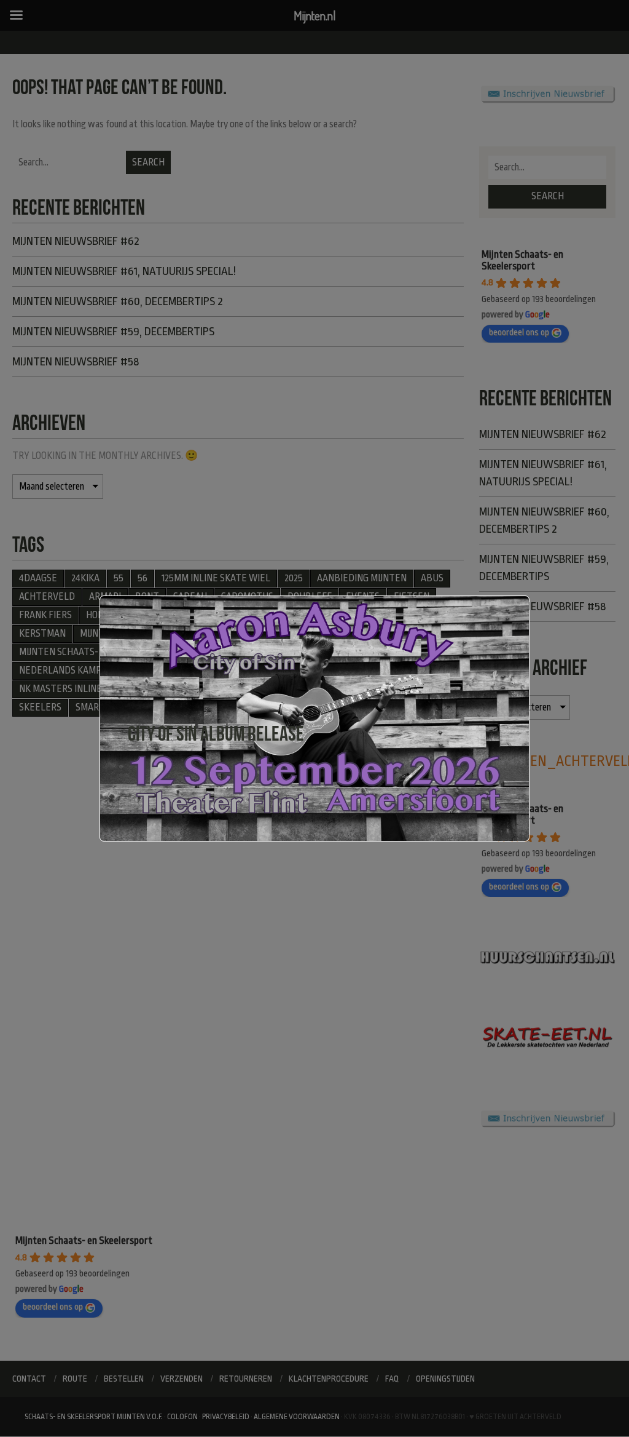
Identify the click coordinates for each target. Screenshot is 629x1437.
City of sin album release (216, 733)
